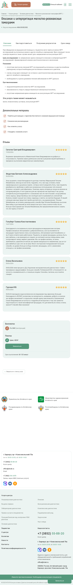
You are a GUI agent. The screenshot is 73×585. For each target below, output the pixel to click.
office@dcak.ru (8, 469)
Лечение (41, 500)
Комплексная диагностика (47, 508)
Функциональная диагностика (48, 504)
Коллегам (5, 536)
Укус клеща (42, 522)
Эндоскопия (42, 517)
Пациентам (5, 528)
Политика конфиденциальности (13, 548)
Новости (4, 540)
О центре (4, 532)
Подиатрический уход (45, 513)
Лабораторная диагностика (11, 508)
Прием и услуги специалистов (12, 513)
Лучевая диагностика (9, 524)
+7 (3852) (10, 462)
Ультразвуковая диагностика (11, 500)
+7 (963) (9, 476)
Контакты (5, 544)
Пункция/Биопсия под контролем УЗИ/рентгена (15, 518)
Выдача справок (7, 504)
